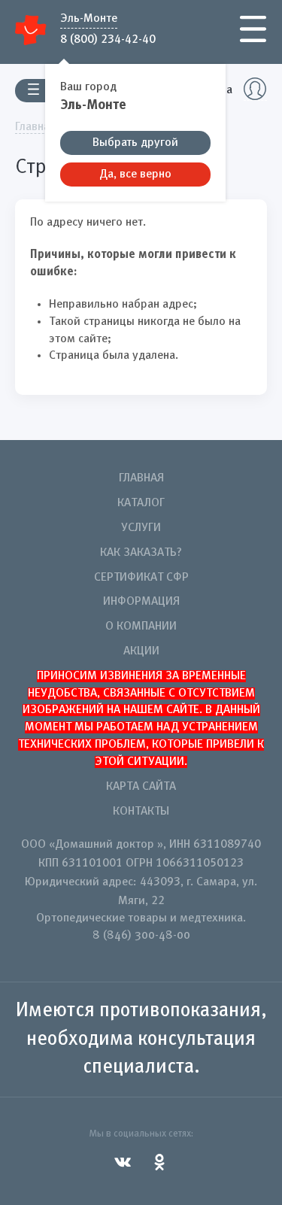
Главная (141, 478)
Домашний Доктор (31, 29)
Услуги (141, 528)
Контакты (141, 812)
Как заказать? (141, 553)
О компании (141, 627)
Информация (141, 602)
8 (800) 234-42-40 (108, 38)
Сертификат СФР (141, 578)
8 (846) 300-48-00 (141, 936)
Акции (141, 651)
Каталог (141, 503)
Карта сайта (141, 787)
